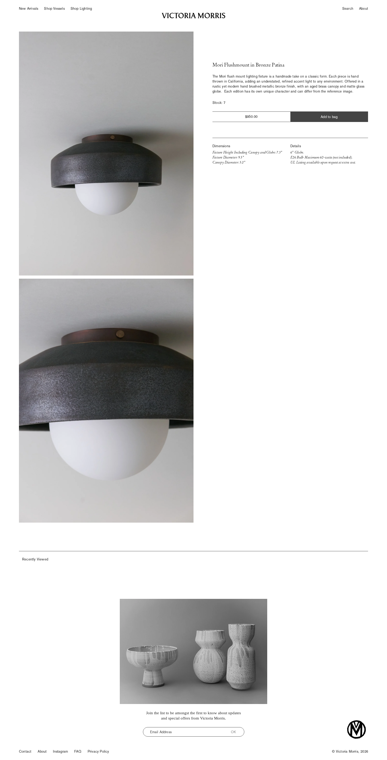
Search (347, 9)
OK (233, 732)
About (363, 9)
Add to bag (329, 117)
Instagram (60, 751)
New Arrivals (28, 9)
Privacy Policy (98, 751)
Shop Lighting (81, 9)
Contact (25, 751)
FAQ (77, 751)
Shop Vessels (54, 9)
